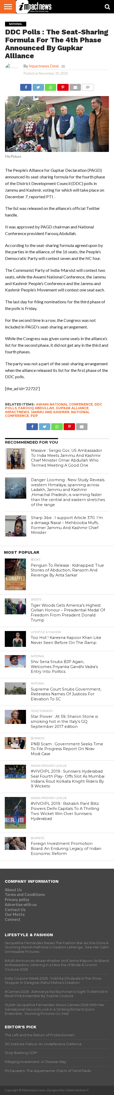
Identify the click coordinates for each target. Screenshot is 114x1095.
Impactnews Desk (44, 66)
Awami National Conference (64, 404)
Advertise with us (21, 904)
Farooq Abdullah (36, 408)
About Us (13, 889)
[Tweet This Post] (38, 85)
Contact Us (15, 909)
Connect (12, 919)
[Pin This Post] (63, 85)
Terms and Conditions (25, 894)
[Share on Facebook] (26, 85)
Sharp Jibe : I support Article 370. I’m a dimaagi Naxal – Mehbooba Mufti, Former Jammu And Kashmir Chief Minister (67, 525)
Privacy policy (17, 899)
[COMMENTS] (88, 85)
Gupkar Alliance (72, 408)
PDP (34, 416)
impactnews (17, 412)
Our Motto (15, 914)
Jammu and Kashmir (50, 412)
